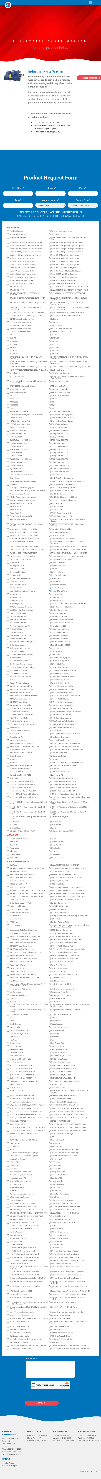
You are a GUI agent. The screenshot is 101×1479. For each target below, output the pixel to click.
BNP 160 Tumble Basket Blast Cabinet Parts (25, 936)
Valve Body (55, 1037)
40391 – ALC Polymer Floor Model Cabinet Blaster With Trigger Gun (70, 798)
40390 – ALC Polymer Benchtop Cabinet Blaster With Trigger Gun (69, 813)
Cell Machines (56, 654)
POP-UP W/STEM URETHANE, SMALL (64, 1095)
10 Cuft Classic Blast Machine (20, 712)
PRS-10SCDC (14, 399)
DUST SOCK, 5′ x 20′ (58, 1087)
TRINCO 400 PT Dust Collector (61, 559)
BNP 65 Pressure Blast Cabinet (61, 693)
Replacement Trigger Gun (60, 992)
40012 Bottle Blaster (17, 376)
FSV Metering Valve (58, 981)
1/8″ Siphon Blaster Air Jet (19, 1264)
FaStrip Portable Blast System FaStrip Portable (26, 415)
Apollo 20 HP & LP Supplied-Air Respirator (66, 746)
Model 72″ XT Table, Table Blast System (65, 261)
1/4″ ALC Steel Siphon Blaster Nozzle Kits (24, 1272)
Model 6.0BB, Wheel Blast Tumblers (22, 280)
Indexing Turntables (17, 651)
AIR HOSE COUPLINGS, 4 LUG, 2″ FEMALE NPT (67, 887)
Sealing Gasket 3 (57, 1229)
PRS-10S (54, 399)
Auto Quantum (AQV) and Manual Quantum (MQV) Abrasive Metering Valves (27, 985)
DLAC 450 (13, 344)
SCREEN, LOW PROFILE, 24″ (19, 1124)
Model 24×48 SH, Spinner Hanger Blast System (67, 249)
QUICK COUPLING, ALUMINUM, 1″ (62, 1075)
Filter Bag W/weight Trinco (19, 1034)
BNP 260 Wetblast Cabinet (60, 699)
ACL (11, 1018)
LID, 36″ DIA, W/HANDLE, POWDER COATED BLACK (68, 1130)
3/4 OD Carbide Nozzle (59, 1059)
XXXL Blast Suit (56, 1146)
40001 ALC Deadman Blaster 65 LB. (63, 778)
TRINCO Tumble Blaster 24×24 (61, 513)
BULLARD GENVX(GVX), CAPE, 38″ (63, 1219)
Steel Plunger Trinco (58, 1043)
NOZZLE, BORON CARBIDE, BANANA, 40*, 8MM (26, 1111)
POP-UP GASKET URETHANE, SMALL (23, 1099)
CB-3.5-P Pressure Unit (18, 427)
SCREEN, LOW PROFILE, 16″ (19, 1121)
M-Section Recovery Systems (61, 658)
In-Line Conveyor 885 (58, 626)
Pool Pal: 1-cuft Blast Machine (20, 677)
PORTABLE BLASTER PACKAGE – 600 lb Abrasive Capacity (68, 520)
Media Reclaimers (16, 418)
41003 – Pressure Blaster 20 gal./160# (64, 791)
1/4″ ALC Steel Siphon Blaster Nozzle (23, 1251)
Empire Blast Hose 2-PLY (18, 900)
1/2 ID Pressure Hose (58, 1235)
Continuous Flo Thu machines (20, 325)
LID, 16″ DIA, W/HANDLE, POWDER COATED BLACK (27, 1127)
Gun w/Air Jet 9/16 (16, 1053)
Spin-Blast (13, 762)
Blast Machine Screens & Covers (21, 753)
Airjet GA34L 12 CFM (17, 1056)
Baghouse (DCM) (16, 604)
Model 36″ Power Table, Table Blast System (66, 271)
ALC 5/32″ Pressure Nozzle (19, 1321)
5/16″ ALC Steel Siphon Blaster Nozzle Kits (25, 1275)
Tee (52, 1040)
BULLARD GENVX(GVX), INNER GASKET (65, 865)
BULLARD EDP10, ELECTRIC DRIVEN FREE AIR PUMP (69, 290)
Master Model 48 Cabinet (60, 532)
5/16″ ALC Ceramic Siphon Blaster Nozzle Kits (26, 1281)
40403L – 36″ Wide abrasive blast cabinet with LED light (27, 813)
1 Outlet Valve (14, 1162)
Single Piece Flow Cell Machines (62, 478)
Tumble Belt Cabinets (58, 494)
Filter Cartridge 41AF (58, 1216)
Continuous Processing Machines (21, 654)
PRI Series (54, 569)
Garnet (53, 839)
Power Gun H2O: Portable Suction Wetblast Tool (68, 481)
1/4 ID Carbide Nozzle (17, 1062)
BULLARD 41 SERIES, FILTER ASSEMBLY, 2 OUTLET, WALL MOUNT (69, 299)
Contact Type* (83, 200)
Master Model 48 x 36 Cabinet (61, 529)
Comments (31, 1358)
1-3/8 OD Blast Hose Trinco (60, 1062)
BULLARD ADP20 (16, 287)
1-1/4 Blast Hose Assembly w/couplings (24, 1156)
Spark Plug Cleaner (57, 370)
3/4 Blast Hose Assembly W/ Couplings (65, 1153)
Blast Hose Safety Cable (59, 753)
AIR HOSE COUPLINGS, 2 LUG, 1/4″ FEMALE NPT (68, 897)
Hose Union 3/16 (16, 1235)
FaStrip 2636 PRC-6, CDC (60, 629)
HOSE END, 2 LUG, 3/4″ (18, 887)
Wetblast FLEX (15, 727)
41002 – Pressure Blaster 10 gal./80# (23, 791)
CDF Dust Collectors (58, 664)
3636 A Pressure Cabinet (18, 670)
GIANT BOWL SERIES (17, 569)
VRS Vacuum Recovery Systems (62, 415)
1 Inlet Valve (14, 1165)
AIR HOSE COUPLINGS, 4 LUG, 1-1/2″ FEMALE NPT (27, 890)
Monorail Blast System (17, 234)
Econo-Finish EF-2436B (18, 639)
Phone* (82, 188)
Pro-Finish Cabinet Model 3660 (20, 620)
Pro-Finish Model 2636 (18, 616)
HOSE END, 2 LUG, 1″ (58, 884)
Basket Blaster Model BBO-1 (19, 645)
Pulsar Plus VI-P (56, 503)
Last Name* (50, 188)
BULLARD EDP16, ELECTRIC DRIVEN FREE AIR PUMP (69, 287)
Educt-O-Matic (56, 825)
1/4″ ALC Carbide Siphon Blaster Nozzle (65, 1257)
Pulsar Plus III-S (15, 513)
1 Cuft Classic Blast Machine (61, 718)
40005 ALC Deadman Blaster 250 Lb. (64, 785)
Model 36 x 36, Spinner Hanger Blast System (25, 255)
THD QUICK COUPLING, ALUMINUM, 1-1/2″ (66, 1081)
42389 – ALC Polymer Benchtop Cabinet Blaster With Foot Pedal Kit (69, 377)
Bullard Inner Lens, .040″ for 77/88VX (23, 1203)
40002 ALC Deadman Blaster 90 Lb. (22, 781)
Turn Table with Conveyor (60, 575)
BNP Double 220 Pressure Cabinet (63, 689)
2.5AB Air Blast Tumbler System (21, 424)
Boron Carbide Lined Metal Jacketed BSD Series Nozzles (70, 1349)
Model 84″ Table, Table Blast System (22, 261)
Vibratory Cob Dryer (58, 566)
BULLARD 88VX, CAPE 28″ (60, 871)
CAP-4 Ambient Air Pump (18, 740)
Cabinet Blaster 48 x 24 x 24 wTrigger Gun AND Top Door (69, 803)
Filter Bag (13, 1002)
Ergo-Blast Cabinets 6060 (60, 465)
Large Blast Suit (15, 1143)
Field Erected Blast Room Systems (22, 475)
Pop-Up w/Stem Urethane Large (62, 1099)
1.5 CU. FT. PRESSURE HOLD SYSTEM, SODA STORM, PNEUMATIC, (69, 363)
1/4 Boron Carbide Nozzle (19, 1030)
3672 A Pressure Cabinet (60, 667)
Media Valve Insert (57, 1046)
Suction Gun (14, 759)
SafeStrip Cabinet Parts (59, 903)
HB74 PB (13, 335)
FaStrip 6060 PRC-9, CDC (60, 434)
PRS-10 (53, 402)
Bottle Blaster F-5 (57, 775)
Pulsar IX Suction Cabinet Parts (62, 962)
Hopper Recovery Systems (19, 661)
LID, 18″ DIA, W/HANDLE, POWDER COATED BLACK (68, 1127)
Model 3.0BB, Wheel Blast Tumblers (63, 280)
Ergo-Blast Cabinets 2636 (60, 472)
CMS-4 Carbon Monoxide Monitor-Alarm (23, 481)
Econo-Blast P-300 (57, 597)
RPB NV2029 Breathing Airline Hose (22, 386)
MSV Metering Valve (17, 981)
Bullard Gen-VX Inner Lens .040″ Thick (23, 1207)
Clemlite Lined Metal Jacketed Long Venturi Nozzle (68, 1345)
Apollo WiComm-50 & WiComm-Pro (22, 743)
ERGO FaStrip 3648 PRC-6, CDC (21, 635)
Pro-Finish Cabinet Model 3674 (62, 620)
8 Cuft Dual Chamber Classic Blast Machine (66, 712)
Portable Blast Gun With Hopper (21, 766)
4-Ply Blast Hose (15, 1184)
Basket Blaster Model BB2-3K (20, 648)
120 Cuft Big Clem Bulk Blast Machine (23, 724)
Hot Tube (13, 1137)
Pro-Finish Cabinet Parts (59, 906)
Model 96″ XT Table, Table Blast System (65, 255)
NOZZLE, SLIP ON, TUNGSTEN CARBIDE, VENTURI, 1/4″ (70, 1118)
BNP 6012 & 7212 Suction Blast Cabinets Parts (26, 952)
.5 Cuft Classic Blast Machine (20, 721)
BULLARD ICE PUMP (17, 290)
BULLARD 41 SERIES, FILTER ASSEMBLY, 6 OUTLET (27, 298)
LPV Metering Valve (58, 978)
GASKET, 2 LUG (56, 1084)
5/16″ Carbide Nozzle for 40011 (21, 1297)
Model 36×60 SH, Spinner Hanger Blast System (67, 242)
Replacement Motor (58, 998)
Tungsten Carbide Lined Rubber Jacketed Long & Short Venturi (29, 1006)
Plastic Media (14, 848)
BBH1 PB (13, 338)
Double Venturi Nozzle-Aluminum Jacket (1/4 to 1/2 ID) (70, 1291)
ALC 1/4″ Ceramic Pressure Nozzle (22, 1312)
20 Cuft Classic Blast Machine (61, 708)
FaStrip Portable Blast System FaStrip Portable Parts (69, 916)
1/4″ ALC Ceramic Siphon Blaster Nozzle (65, 1254)
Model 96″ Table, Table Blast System (22, 258)
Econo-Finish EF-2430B (59, 639)
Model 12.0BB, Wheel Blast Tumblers (64, 277)
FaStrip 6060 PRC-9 (17, 437)
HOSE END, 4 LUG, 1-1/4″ (18, 884)
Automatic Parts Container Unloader (22, 591)
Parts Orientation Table (18, 585)
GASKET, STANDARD (17, 1084)
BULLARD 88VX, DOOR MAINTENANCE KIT (66, 1207)
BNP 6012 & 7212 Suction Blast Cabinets (24, 696)
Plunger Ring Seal (16, 1046)
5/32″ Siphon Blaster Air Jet (61, 1264)
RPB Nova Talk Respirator (19, 392)
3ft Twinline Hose (57, 1245)
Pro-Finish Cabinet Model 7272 (20, 626)
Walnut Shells (14, 842)
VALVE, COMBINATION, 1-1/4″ (20, 1091)
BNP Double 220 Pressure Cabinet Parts (65, 956)
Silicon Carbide (56, 845)
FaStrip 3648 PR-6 (16, 465)
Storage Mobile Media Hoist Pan (21, 578)
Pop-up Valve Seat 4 (58, 1172)
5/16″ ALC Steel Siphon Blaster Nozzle (64, 1251)
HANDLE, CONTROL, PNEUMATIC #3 (22, 874)
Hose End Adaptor (16, 1027)
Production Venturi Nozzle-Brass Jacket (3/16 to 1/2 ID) (69, 1287)
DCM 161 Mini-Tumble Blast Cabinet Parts (65, 936)
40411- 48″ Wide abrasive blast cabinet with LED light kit (70, 808)
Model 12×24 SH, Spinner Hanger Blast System (67, 252)
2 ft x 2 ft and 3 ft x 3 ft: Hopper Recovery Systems (27, 491)
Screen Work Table (16, 582)
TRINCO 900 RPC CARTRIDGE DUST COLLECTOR (68, 556)
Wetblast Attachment (58, 756)
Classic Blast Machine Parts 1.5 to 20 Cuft (24, 978)
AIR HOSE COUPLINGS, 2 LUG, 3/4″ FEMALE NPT (27, 893)
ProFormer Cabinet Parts (18, 906)
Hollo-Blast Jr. (56, 769)
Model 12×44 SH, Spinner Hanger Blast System (26, 252)
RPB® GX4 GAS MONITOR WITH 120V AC (24, 1134)
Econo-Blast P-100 (57, 601)
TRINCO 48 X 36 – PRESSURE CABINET (23, 553)
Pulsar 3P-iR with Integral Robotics (63, 484)
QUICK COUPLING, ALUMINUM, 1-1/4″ (23, 1078)
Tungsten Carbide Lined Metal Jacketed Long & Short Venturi (28, 1010)
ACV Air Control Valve (17, 750)
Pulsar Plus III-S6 (57, 507)
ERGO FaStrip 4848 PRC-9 (19, 449)
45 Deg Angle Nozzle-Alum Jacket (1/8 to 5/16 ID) (68, 1294)
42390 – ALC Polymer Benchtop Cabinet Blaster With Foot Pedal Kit (28, 382)
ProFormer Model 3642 (18, 613)
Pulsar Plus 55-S (15, 510)
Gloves (12, 1149)
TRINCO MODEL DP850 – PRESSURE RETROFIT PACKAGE (68, 542)
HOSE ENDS (55, 1018)
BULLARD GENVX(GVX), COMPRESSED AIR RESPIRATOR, (25, 294)
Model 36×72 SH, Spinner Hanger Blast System (67, 246)
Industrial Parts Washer (46, 71)
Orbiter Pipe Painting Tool (60, 1194)
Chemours (54, 851)
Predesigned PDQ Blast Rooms (62, 491)
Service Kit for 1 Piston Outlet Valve (22, 1315)
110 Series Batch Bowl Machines (21, 322)
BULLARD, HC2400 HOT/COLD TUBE (22, 831)
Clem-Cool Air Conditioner (60, 737)
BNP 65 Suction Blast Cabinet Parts (22, 956)
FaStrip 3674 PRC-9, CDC (60, 449)
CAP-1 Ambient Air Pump (60, 740)
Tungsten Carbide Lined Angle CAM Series (65, 1010)
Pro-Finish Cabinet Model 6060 (62, 623)
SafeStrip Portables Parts (60, 922)
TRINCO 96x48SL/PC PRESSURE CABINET (24, 547)
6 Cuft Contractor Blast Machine (62, 705)
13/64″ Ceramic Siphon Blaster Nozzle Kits (66, 1275)
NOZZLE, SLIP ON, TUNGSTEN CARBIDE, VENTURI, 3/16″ (29, 1118)
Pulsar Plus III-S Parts (17, 965)
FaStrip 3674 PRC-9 (17, 453)
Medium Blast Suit (57, 1140)
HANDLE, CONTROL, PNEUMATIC (21, 878)
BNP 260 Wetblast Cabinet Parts (62, 946)
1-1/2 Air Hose (56, 1165)
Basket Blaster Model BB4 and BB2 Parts (65, 900)
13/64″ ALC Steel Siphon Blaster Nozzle (23, 1248)
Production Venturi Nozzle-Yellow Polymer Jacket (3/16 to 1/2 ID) (70, 1282)
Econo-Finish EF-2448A (59, 635)
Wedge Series (14, 562)
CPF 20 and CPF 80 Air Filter (20, 731)
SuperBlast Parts (15, 916)
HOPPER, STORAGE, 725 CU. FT (62, 332)
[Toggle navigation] (90, 2)
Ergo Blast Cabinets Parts (60, 913)
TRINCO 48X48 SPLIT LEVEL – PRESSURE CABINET (28, 550)
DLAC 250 (54, 344)
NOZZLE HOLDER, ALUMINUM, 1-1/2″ (23, 1072)
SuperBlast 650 (15, 594)
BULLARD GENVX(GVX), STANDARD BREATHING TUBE (28, 1213)
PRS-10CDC (14, 402)
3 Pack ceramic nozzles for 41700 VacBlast (25, 1286)
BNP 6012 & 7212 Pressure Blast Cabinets (65, 696)
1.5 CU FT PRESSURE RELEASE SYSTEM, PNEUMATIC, (29, 370)
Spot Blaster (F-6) (16, 373)
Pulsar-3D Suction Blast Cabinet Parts (23, 974)
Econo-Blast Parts (16, 919)
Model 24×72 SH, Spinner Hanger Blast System (26, 246)
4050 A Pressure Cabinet (18, 674)
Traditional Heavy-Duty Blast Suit (62, 727)
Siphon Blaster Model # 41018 (20, 775)
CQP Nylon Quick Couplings (19, 1342)
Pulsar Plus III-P (15, 507)
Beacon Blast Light (16, 756)
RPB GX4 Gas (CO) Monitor (60, 381)
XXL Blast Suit (14, 1146)
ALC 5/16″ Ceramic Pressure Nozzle (63, 1302)
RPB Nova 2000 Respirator (60, 392)
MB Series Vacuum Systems (19, 769)
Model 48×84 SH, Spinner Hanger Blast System (26, 242)
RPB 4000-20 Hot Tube (18, 389)
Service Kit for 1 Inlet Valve (60, 1318)
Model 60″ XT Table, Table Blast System (65, 265)
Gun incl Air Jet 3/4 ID (59, 1053)
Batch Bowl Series (57, 572)
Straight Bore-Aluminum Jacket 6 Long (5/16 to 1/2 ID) (29, 1318)
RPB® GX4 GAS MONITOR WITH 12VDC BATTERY (68, 878)
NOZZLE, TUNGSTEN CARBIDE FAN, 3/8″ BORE (67, 1115)
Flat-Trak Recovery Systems (60, 661)
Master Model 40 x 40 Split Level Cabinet (24, 535)
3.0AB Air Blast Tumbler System (62, 421)
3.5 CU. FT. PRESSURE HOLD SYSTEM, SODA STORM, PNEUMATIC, (28, 363)
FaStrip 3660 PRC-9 (17, 456)
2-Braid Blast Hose (57, 1184)
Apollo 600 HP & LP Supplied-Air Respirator (66, 743)
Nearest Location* (50, 200)
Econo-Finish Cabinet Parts (19, 913)
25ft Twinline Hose (57, 1248)
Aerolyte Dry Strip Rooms (60, 680)
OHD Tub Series (56, 325)
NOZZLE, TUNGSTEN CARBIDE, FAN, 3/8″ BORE (26, 1115)
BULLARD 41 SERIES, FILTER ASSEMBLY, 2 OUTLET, (27, 303)
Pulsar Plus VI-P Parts (58, 971)
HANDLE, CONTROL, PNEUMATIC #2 (63, 874)
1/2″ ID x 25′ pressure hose (60, 1232)
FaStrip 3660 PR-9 (57, 456)
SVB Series (55, 319)
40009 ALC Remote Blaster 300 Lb (22, 788)
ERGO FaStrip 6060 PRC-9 (60, 440)
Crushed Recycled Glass (18, 839)
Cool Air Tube (56, 731)
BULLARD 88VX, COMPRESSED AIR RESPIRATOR (68, 293)
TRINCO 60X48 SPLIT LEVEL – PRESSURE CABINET (69, 547)
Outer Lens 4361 (57, 1178)
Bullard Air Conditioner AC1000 (62, 831)
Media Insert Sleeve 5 (17, 1049)
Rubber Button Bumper (18, 1330)
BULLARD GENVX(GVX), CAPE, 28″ (22, 1219)
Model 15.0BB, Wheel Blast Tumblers (22, 277)
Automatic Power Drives (18, 519)
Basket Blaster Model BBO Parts (21, 903)
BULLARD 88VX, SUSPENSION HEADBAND (65, 1213)
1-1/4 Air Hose (56, 1169)
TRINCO (12, 1021)
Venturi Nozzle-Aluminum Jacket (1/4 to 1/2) (67, 1312)
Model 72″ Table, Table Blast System (22, 265)
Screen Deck (55, 582)
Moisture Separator (16, 1232)
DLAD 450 (13, 354)
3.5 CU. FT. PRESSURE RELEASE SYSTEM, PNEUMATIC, (70, 367)
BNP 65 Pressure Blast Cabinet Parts (64, 952)
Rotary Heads (14, 478)
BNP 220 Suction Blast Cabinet (62, 702)
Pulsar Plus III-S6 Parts (59, 968)
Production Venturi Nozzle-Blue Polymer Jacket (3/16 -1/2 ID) (70, 1298)
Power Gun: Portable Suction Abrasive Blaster (67, 762)
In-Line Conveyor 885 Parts (19, 909)
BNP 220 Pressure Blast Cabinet (21, 705)
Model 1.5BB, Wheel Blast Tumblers (63, 283)
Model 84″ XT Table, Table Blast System (65, 258)
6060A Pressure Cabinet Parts (61, 930)
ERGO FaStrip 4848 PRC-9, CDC (62, 446)
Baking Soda (14, 857)
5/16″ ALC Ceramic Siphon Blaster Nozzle (24, 1257)
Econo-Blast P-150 (16, 601)
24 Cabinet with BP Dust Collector (63, 539)
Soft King (13, 680)
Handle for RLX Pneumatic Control (63, 1339)
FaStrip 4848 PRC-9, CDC (18, 443)
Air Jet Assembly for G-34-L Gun (21, 1059)
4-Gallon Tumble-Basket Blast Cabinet (23, 497)
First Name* (18, 188)
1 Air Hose (13, 1169)
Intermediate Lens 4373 (18, 1178)
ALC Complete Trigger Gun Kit (61, 995)
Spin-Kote (54, 759)
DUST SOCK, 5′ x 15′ (17, 1087)
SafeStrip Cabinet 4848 (59, 427)
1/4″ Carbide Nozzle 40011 (19, 1294)
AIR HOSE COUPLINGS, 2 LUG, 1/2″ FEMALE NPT (68, 893)
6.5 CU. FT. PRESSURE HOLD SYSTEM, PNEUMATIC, (28, 367)
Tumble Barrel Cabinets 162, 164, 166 (64, 497)
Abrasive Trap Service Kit (18, 1159)
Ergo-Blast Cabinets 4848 (18, 469)
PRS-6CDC (13, 408)
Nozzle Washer (56, 1021)
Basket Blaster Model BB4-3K (61, 645)
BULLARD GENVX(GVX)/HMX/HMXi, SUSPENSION (27, 1216)
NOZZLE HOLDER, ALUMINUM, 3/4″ (63, 1065)
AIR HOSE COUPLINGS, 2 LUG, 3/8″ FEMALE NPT (27, 897)
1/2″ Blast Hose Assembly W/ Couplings (24, 1153)
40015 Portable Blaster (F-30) (61, 373)
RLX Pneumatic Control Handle (20, 1333)
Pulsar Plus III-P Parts (17, 971)
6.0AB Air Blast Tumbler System (21, 421)
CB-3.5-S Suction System (59, 424)
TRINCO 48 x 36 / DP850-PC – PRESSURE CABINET (69, 550)
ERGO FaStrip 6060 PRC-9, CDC (21, 440)
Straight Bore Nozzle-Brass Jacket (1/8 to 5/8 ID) (68, 1272)
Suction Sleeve (15, 1043)
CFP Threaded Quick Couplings (20, 1349)
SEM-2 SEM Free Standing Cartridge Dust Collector (68, 604)
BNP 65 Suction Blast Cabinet (20, 693)
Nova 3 (12, 396)
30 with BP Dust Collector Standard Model (24, 539)
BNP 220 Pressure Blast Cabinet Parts (23, 943)
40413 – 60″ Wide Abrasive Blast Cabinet (65, 794)
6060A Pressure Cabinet (59, 674)
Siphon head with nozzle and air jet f (22, 1222)
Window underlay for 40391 (19, 995)
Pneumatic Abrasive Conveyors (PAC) (64, 766)
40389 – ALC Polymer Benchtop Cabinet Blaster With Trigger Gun (28, 817)
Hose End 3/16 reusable (59, 1238)
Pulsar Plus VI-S (56, 510)
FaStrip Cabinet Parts (58, 909)
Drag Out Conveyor (57, 588)
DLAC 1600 (55, 338)
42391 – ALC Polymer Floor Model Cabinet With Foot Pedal (28, 803)
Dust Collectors (56, 234)
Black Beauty (55, 854)
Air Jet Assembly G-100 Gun (61, 1056)
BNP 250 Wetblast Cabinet (19, 702)
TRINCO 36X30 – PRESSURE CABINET (23, 556)
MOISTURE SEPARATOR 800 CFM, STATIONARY (26, 316)
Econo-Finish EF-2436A (18, 434)
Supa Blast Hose (56, 1330)
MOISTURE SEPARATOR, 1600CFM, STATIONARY (27, 313)
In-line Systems (56, 651)
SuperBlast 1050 (15, 597)
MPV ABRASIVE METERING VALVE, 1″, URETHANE (27, 1105)
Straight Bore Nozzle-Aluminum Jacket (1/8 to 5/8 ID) (28, 1278)
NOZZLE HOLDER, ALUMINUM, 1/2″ (22, 1065)
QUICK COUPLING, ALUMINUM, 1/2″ (63, 1072)
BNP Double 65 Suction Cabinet (21, 686)
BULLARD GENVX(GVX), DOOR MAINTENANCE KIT (27, 868)
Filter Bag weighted (58, 1030)
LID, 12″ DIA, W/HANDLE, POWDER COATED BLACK (68, 1124)
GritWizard (13, 865)
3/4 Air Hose (55, 1162)
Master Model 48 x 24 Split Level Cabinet (24, 532)
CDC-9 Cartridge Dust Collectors (62, 607)
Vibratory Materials (57, 842)
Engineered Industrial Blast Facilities (22, 667)
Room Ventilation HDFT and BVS (62, 418)
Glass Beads (55, 848)
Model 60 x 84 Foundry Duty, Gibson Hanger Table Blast (68, 238)
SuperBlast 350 (56, 594)
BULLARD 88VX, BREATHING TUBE (63, 1210)
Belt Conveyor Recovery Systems (21, 664)
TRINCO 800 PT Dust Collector (20, 559)
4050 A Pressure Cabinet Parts (20, 933)
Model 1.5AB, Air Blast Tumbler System (23, 274)
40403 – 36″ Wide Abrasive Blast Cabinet (24, 794)
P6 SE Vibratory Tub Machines (20, 328)
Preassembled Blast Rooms (19, 494)
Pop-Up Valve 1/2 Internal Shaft (21, 1175)
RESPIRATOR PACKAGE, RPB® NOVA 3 (23, 1140)
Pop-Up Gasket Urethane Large (20, 1102)
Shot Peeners (55, 648)
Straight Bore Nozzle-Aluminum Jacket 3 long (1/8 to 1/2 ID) (69, 1322)
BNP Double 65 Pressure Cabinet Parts (64, 959)
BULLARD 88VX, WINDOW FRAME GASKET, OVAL (27, 1210)
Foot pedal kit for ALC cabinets (20, 989)
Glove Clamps (56, 1002)
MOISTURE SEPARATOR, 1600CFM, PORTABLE (67, 313)
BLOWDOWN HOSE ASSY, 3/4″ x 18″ (22, 1095)
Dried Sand (13, 851)
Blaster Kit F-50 (15, 778)
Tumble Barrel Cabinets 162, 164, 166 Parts (25, 940)
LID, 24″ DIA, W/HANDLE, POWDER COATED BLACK (27, 1130)
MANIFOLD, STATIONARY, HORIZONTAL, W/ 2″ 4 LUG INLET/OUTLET (28, 308)
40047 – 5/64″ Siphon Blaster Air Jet (23, 1261)
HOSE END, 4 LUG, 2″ (17, 881)
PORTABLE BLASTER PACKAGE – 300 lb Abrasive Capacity (27, 525)
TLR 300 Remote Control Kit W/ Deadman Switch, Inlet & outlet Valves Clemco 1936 (70, 926)
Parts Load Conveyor (58, 585)
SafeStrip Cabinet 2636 (59, 610)
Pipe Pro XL (14, 484)
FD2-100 (13, 347)
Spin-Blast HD (56, 822)
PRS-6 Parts (14, 922)
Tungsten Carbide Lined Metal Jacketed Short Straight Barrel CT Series (70, 1006)
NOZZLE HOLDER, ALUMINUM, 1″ (21, 1068)
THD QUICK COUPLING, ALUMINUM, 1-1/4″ (24, 1081)
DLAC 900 (13, 341)
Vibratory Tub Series (58, 562)
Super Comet (14, 822)
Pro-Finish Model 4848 (18, 623)
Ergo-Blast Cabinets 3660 (60, 469)
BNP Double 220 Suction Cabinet (21, 689)
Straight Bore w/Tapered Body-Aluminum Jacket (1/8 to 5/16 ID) (29, 1268)
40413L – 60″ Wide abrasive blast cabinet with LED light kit (27, 808)
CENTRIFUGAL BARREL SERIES (21, 332)
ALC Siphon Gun (15, 992)
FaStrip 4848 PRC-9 (58, 443)
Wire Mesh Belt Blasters (18, 237)
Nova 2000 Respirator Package (62, 1134)
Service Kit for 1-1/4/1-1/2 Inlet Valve (64, 1307)
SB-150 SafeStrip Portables (19, 411)
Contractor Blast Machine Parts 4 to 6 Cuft (65, 974)
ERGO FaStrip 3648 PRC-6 (60, 632)
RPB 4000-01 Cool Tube (59, 389)
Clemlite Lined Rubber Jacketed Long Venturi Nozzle (28, 1345)
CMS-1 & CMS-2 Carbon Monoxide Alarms (65, 734)
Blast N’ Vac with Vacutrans (60, 396)
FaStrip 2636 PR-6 (16, 632)
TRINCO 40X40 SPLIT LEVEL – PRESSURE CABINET (69, 553)
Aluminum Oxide (57, 857)
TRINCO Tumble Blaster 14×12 (61, 516)
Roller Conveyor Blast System (61, 231)
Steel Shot (13, 845)
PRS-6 (53, 408)
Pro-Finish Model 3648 (59, 616)
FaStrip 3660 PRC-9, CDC (60, 453)
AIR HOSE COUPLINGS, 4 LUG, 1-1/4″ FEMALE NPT (68, 890)
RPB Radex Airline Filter (59, 386)
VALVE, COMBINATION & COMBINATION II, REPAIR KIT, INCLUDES (69, 1091)
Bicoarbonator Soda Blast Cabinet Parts (23, 930)
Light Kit (13, 998)
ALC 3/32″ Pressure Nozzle (19, 1326)
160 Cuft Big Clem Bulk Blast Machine (64, 721)
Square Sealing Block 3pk (18, 1238)
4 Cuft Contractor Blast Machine (21, 708)
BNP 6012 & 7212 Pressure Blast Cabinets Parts (68, 949)
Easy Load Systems (16, 828)
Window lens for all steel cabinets (62, 989)
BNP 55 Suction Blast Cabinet (20, 699)
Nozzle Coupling (15, 1024)
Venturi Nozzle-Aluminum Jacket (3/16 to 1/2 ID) (68, 1261)
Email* (18, 200)
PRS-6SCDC (14, 405)
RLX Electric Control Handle (19, 1336)
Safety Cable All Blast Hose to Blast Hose (65, 1149)
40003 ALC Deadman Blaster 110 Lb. (64, 781)
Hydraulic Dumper (16, 588)
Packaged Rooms (57, 475)
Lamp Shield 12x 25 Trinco (60, 1049)
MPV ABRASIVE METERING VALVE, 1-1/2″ (24, 1108)
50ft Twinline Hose (16, 1245)
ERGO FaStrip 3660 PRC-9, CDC (21, 459)
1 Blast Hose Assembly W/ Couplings (64, 1156)
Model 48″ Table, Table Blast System (63, 268)
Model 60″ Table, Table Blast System (22, 268)
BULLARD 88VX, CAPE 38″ (19, 871)
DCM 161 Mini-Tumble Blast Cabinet (22, 500)
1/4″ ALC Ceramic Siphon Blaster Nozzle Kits (66, 1278)
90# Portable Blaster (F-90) (60, 772)
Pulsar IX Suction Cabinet (60, 683)
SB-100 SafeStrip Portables (60, 411)
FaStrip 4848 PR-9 (16, 446)
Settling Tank (55, 578)
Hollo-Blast (13, 825)
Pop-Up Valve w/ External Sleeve (21, 1172)
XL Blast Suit (55, 1143)
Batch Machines (15, 658)
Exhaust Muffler (56, 1342)
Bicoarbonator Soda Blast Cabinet (62, 677)
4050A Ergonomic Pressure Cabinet (63, 670)
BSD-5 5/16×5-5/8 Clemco (60, 1175)
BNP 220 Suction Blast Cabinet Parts (64, 943)
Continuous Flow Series (18, 572)
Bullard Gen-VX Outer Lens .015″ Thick (64, 1203)
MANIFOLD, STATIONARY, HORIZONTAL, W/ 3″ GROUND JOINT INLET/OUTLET (70, 308)
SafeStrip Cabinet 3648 (18, 430)
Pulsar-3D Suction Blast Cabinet (21, 503)
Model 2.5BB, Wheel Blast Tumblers (22, 283)
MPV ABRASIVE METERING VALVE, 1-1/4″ (65, 1105)
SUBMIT (41, 1403)
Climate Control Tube (17, 737)
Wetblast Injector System (59, 817)
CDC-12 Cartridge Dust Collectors (21, 610)
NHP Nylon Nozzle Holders (60, 1336)
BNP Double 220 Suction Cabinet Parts (23, 959)
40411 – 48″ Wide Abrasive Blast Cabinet (24, 797)
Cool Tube (54, 1137)
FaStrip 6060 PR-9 (57, 437)
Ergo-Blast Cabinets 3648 (18, 472)
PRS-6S (53, 405)
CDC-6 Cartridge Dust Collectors (21, 607)
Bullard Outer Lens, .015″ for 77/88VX (64, 1200)
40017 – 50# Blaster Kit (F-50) (20, 772)
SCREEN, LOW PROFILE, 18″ (60, 1121)
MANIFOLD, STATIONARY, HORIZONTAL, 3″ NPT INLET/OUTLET (67, 304)
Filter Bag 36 (14, 1037)
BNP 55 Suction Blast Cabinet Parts (22, 319)
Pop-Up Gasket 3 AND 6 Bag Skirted (63, 1102)
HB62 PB (54, 335)
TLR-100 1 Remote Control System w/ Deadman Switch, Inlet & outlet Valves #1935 (29, 1303)
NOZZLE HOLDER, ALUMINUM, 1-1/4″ (64, 1068)
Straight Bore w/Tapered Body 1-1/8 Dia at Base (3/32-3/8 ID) (29, 1308)
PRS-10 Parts (55, 919)
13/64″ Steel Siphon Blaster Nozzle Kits (65, 1267)
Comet (53, 828)
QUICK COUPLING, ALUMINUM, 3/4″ (22, 1075)
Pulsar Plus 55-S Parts (17, 968)
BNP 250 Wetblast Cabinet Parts (21, 946)
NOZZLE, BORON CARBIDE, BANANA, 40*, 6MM (67, 1108)
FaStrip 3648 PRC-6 (58, 462)
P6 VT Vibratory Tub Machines (61, 328)
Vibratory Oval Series (17, 566)
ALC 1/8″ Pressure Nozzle (60, 1326)
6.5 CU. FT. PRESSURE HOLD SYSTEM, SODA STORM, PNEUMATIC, (69, 358)
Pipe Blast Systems (16, 231)
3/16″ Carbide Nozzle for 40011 (21, 1291)
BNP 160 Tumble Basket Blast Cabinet (64, 500)
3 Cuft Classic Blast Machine (19, 718)
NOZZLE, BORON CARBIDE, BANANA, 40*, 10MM (67, 1111)
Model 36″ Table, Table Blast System (22, 271)
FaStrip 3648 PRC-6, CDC (18, 462)
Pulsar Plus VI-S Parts (58, 965)
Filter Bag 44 (55, 1034)
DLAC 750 (54, 341)
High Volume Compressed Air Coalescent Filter (67, 750)
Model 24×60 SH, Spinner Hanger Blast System (26, 249)
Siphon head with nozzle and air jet (63, 1222)
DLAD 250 (54, 354)
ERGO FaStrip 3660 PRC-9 (60, 459)
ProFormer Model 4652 (59, 613)
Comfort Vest (14, 734)
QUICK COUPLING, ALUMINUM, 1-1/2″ (64, 1078)
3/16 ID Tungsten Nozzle (60, 1027)
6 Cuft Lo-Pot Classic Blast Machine (22, 715)
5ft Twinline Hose (57, 1241)
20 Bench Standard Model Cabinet (21, 542)
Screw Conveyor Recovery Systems (63, 488)
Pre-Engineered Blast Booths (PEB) (22, 642)
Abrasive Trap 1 (56, 1159)
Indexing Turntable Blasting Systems (22, 488)
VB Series (54, 322)
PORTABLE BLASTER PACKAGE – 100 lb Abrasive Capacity (68, 525)
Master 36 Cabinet (57, 535)
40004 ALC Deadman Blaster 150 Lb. (22, 785)
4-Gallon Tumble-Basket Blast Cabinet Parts (66, 940)
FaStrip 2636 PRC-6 (17, 629)
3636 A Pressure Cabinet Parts (62, 933)
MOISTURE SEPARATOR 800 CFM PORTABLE (67, 316)
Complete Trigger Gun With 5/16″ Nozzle (24, 1226)
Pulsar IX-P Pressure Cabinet (19, 683)
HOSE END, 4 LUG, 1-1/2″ (59, 881)
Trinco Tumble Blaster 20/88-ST (21, 516)
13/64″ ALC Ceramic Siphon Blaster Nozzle (24, 1254)
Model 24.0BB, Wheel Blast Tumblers (64, 274)
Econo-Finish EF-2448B (59, 430)
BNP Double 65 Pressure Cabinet (62, 686)
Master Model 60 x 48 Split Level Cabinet (24, 529)
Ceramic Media (15, 854)
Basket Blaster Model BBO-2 (60, 642)
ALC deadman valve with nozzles (21, 1229)
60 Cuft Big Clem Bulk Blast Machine (63, 724)
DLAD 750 (54, 351)
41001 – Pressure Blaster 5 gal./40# (64, 788)
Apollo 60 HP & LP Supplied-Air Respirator (24, 746)
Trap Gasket (14, 1040)
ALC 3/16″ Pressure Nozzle (60, 1315)
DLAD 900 (13, 351)
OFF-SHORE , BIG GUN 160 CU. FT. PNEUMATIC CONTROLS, (26, 358)
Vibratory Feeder (15, 575)
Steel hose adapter (16, 1241)
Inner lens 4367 (15, 925)
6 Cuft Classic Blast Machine (61, 715)
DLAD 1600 (55, 347)
